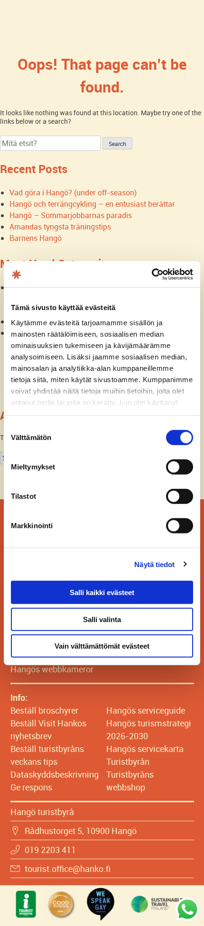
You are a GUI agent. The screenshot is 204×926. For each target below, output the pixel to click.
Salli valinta (102, 619)
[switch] (179, 467)
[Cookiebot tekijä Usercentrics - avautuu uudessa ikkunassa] (151, 274)
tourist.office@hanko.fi (68, 868)
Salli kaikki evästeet (102, 592)
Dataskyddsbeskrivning (54, 774)
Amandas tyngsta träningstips (60, 226)
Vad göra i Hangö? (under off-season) (73, 192)
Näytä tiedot (154, 564)
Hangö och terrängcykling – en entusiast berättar (92, 204)
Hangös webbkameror (51, 669)
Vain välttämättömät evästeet (102, 646)
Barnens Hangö (35, 238)
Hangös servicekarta (145, 748)
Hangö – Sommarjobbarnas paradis (70, 215)
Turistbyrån (127, 761)
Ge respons (31, 787)
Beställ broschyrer (44, 710)
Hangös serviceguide (145, 710)
